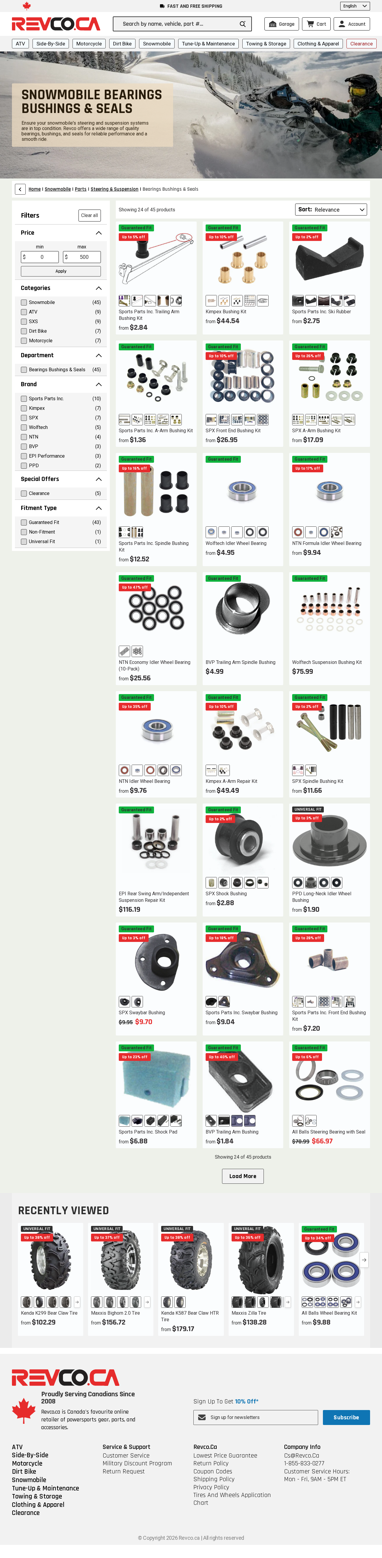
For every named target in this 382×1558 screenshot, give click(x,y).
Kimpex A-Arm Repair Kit (231, 781)
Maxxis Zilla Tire (249, 1313)
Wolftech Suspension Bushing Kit (327, 662)
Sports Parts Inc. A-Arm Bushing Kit (156, 430)
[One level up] (20, 189)
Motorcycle (89, 44)
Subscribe (346, 1417)
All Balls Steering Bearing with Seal (328, 1132)
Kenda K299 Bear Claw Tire (49, 1313)
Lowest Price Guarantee (225, 1456)
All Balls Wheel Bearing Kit (329, 1313)
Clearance (361, 44)
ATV (20, 44)
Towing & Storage (266, 44)
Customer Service (126, 1456)
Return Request (124, 1471)
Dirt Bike (122, 44)
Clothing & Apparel (318, 44)
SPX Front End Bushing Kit (233, 430)
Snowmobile (157, 44)
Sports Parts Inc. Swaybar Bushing (242, 1012)
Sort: (305, 209)
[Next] (77, 1302)
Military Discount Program (137, 1463)
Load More (242, 1176)
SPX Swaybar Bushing (142, 1012)
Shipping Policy (214, 1479)
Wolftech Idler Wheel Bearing (236, 543)
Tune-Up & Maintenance (208, 44)
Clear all (89, 215)
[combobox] (178, 24)
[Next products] (364, 1260)
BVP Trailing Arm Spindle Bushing (240, 662)
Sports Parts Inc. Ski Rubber (321, 311)
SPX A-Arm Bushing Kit (316, 430)
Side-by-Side (50, 44)
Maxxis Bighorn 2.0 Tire (115, 1313)
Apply (61, 271)
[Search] (243, 24)
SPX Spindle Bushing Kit (317, 781)
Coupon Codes (212, 1471)
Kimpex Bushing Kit (226, 311)
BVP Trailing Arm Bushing (232, 1132)
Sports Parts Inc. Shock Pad (148, 1132)
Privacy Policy (211, 1487)
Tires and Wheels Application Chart (232, 1499)
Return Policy (211, 1463)
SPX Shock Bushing (226, 893)
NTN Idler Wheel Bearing (144, 781)
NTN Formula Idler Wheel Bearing (326, 543)
